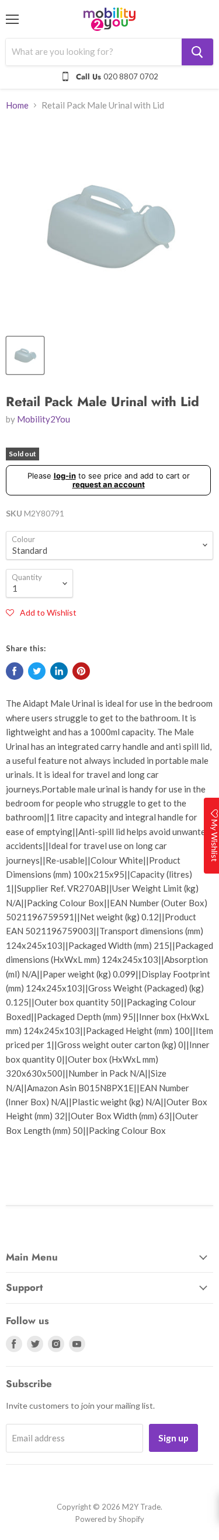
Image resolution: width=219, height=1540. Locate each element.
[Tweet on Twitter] (37, 671)
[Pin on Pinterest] (81, 671)
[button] (41, 612)
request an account (108, 484)
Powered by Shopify (109, 1519)
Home (17, 105)
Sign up (173, 1437)
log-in (65, 475)
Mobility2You (43, 419)
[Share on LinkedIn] (59, 671)
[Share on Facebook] (14, 671)
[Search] (197, 52)
